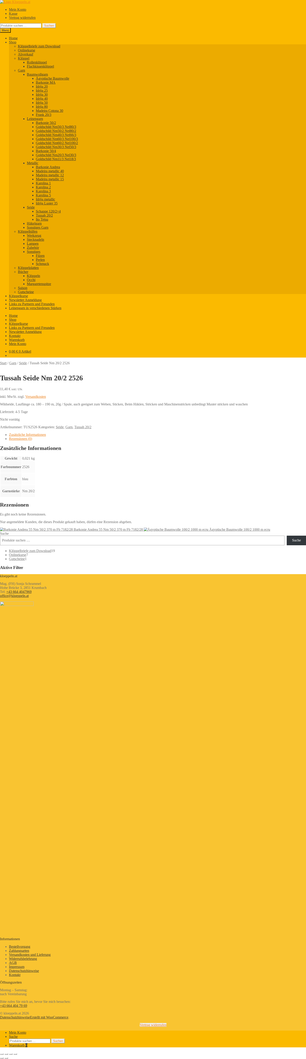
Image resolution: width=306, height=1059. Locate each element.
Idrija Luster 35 (47, 203)
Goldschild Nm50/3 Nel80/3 (56, 127)
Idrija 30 (42, 94)
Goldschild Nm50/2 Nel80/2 (56, 131)
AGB (13, 963)
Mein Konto (17, 9)
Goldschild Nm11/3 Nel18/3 (56, 159)
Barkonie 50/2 (46, 123)
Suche (4, 533)
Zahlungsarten (19, 950)
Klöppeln (33, 276)
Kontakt (14, 336)
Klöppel (23, 58)
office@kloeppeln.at (14, 596)
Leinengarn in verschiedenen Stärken (35, 308)
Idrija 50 (42, 102)
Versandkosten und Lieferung (30, 955)
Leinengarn (35, 119)
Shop (12, 42)
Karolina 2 (43, 187)
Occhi (31, 280)
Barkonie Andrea (48, 167)
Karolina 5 (43, 195)
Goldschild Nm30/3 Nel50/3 (56, 147)
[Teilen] (11, 1054)
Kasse (13, 13)
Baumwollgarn (37, 74)
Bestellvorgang (19, 946)
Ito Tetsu (42, 219)
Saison (22, 288)
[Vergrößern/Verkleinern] (2, 1054)
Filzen (40, 256)
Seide (31, 207)
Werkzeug (34, 235)
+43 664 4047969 (19, 592)
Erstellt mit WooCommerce (49, 1017)
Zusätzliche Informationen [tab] (27, 435)
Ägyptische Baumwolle (52, 78)
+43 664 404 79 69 (13, 1006)
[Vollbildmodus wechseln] (6, 1054)
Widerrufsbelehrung (23, 959)
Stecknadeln (35, 239)
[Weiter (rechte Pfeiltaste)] (6, 1058)
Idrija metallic (45, 199)
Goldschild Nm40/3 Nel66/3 (56, 135)
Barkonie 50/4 (46, 151)
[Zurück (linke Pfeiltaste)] (2, 1058)
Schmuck (42, 264)
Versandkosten (35, 396)
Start (3, 363)
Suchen (49, 25)
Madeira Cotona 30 (49, 111)
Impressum (16, 967)
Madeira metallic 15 (50, 179)
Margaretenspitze (39, 284)
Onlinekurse (26, 50)
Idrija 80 (42, 107)
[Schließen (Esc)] (15, 1054)
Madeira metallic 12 (50, 175)
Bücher (23, 272)
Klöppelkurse (18, 296)
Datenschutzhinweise (24, 971)
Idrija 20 (42, 86)
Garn (21, 70)
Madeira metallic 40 (50, 171)
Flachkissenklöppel (40, 66)
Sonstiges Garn (37, 227)
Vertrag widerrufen (22, 17)
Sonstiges (33, 252)
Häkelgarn (34, 223)
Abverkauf (25, 54)
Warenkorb (17, 340)
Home (13, 38)
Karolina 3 (43, 191)
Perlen (40, 260)
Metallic (32, 163)
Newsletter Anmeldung (25, 300)
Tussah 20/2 (44, 215)
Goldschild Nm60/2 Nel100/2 (57, 143)
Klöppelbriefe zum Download (39, 46)
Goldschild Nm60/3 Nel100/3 (57, 139)
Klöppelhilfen (27, 231)
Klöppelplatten (28, 268)
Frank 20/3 (43, 115)
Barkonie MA (46, 82)
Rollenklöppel (37, 62)
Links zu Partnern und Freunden (32, 304)
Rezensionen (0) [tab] (20, 439)
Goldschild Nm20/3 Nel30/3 (56, 155)
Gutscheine (26, 292)
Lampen (33, 243)
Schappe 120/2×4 (48, 211)
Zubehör (33, 247)
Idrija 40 (42, 98)
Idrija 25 (42, 90)
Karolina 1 (43, 183)
